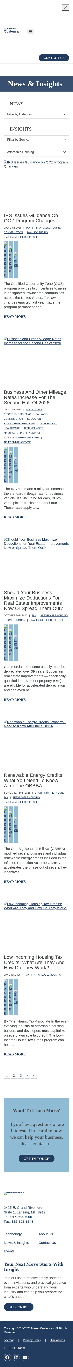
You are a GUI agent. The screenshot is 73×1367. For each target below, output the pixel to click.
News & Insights (16, 1243)
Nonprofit (35, 433)
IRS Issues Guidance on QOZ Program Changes (31, 218)
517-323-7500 (21, 1217)
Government (48, 423)
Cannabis (41, 414)
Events (9, 1251)
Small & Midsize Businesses (21, 237)
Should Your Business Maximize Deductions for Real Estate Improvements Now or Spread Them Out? (33, 600)
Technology (13, 1234)
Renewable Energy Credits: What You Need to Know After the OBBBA (34, 780)
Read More (15, 317)
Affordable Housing (48, 227)
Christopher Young (51, 792)
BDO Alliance (17, 1347)
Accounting (34, 409)
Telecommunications (17, 442)
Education (34, 419)
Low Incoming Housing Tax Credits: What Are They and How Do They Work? (34, 962)
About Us (46, 1234)
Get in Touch (37, 1159)
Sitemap (9, 1340)
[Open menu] (30, 32)
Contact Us (54, 57)
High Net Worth (34, 428)
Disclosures (57, 1340)
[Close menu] (65, 7)
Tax (28, 227)
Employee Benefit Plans (19, 423)
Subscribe (19, 1307)
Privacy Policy (32, 1340)
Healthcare (12, 428)
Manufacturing (37, 232)
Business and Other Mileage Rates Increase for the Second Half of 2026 (35, 397)
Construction (13, 232)
